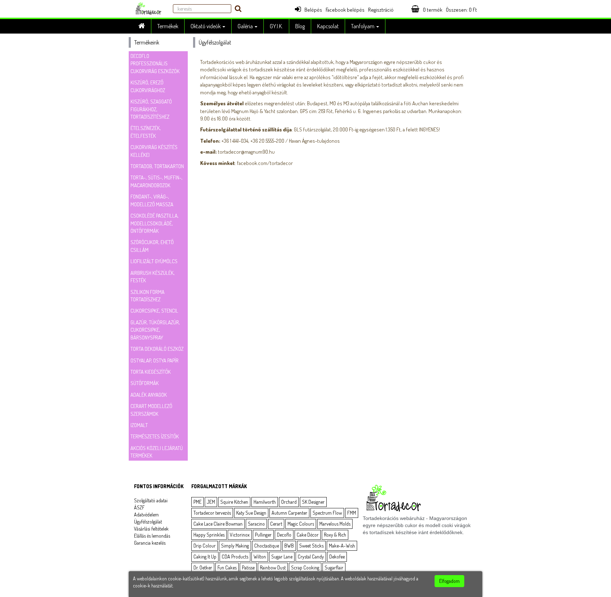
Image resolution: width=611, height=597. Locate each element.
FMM (351, 513)
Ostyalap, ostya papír (154, 360)
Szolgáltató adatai (151, 500)
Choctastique (266, 546)
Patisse (248, 568)
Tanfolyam (363, 26)
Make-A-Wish (342, 546)
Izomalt (139, 425)
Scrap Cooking (305, 568)
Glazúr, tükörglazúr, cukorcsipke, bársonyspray (155, 330)
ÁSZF (139, 507)
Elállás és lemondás (152, 536)
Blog (300, 26)
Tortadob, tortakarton (157, 166)
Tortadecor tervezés (212, 513)
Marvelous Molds (334, 524)
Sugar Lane (281, 557)
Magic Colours (300, 524)
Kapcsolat (328, 26)
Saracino (256, 524)
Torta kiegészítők (150, 371)
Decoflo (284, 535)
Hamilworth (265, 502)
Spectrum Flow (327, 513)
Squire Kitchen (234, 502)
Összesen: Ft (461, 9)
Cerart (276, 524)
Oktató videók (206, 26)
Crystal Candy (311, 557)
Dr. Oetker (202, 568)
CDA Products (235, 557)
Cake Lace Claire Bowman (218, 524)
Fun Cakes (227, 568)
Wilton (260, 557)
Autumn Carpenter (289, 513)
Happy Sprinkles (209, 535)
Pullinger (263, 535)
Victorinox (240, 535)
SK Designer (313, 502)
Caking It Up (204, 557)
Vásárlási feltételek (151, 529)
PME (197, 502)
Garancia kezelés (149, 543)
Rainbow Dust (273, 568)
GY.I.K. (276, 26)
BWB (289, 546)
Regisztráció (381, 9)
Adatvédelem (146, 515)
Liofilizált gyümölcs (154, 261)
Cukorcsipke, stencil (154, 310)
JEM (211, 502)
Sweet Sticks (311, 546)
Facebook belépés (345, 9)
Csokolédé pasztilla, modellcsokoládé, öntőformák (154, 223)
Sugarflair (334, 568)
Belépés (313, 9)
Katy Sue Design (251, 513)
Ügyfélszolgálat (148, 522)
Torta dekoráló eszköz (157, 348)
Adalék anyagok (148, 394)
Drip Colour (204, 546)
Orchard (289, 502)
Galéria (246, 26)
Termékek (167, 26)
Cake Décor (308, 535)
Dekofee (337, 557)
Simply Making (235, 546)
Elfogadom (449, 581)
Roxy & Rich (335, 535)
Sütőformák (144, 383)
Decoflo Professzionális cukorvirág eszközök (155, 64)
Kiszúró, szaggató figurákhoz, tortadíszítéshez (151, 109)
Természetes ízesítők (154, 436)
